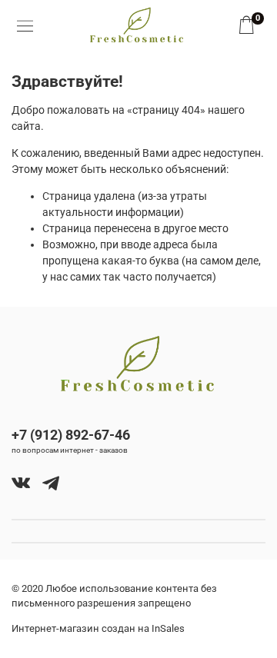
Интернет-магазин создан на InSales (98, 628)
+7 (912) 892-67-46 (71, 435)
